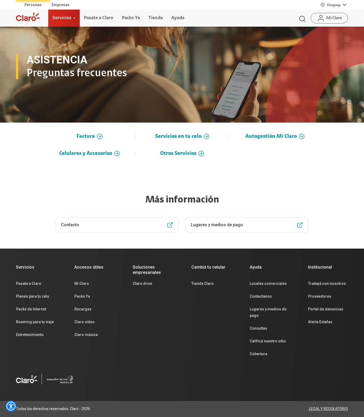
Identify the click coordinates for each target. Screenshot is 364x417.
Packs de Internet (31, 309)
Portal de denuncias (325, 309)
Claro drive (142, 283)
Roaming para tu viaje (35, 322)
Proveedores (319, 296)
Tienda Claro (202, 283)
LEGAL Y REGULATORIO (328, 409)
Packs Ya (82, 296)
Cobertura (258, 354)
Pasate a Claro (28, 283)
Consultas (258, 328)
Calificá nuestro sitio (268, 341)
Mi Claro (81, 283)
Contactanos (261, 296)
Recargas (82, 309)
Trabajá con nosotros (327, 283)
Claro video (84, 322)
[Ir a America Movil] (60, 379)
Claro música (86, 335)
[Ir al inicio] (28, 17)
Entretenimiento (30, 335)
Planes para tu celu (32, 296)
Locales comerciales (268, 283)
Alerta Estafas (320, 322)
